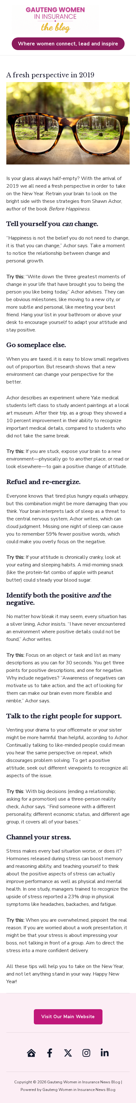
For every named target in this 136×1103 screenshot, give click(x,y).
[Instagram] (86, 1052)
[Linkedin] (104, 1052)
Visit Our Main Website (68, 1017)
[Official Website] (31, 1052)
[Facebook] (49, 1052)
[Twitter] (68, 1052)
